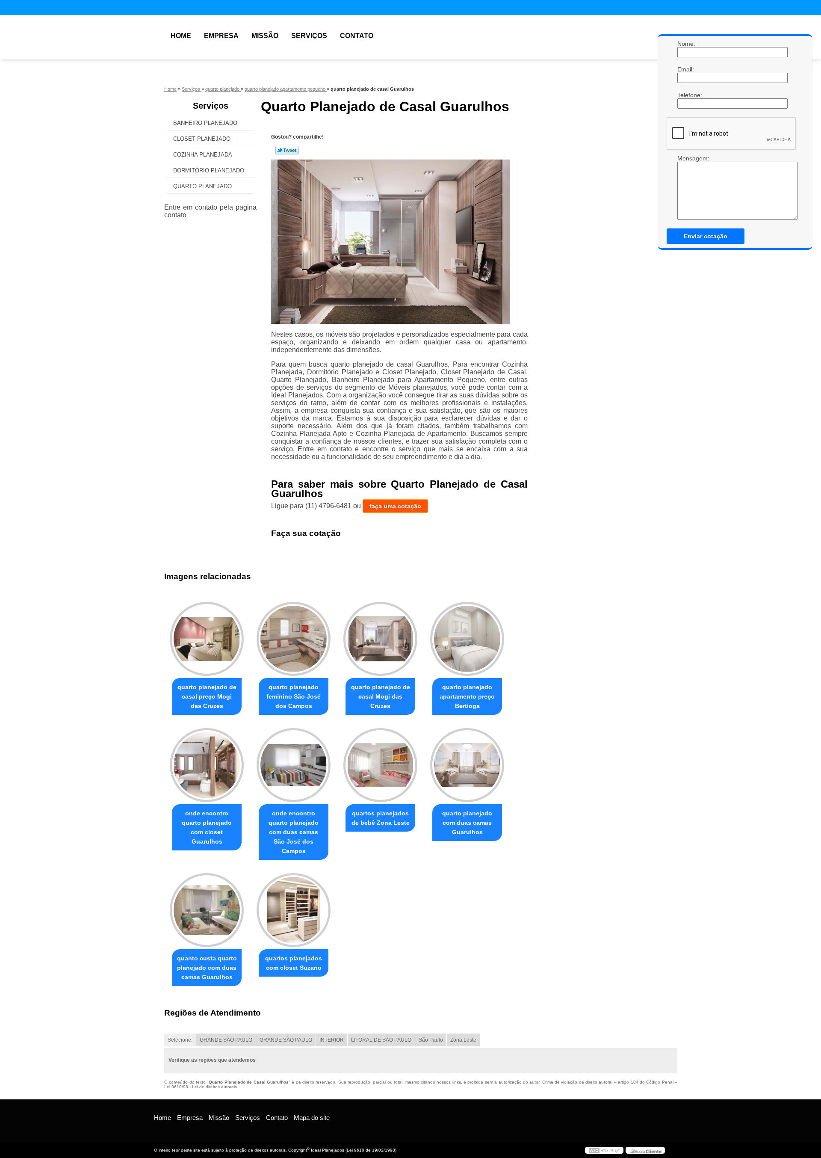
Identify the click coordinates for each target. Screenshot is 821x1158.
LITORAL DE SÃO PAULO (381, 1040)
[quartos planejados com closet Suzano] (294, 910)
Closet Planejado (201, 139)
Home (181, 35)
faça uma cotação (395, 506)
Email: (685, 69)
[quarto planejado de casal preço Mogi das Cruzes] (207, 639)
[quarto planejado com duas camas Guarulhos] (467, 765)
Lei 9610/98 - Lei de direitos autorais (200, 1086)
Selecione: (180, 1040)
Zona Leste (463, 1040)
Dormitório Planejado (208, 170)
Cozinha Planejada (202, 154)
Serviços (309, 35)
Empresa (221, 35)
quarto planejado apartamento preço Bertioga (467, 696)
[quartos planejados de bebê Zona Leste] (380, 765)
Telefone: (685, 95)
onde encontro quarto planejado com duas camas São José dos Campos (294, 832)
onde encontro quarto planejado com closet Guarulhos (207, 827)
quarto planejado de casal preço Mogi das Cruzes (206, 696)
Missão (264, 35)
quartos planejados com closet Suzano (293, 963)
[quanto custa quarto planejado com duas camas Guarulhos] (207, 910)
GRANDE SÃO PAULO (226, 1040)
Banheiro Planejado (205, 123)
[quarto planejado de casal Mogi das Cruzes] (380, 639)
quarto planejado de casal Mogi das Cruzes (380, 696)
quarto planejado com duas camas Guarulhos (467, 822)
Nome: (685, 43)
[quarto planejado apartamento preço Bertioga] (467, 639)
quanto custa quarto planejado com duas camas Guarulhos (207, 967)
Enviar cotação (705, 236)
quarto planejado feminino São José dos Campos (293, 696)
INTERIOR (331, 1040)
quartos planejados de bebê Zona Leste (380, 818)
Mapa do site (312, 1117)
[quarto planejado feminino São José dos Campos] (294, 639)
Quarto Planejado (202, 186)
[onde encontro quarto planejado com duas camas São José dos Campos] (294, 765)
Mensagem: (685, 158)
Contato (356, 35)
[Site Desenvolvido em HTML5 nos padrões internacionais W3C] (604, 1150)
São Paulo (431, 1040)
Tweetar (287, 150)
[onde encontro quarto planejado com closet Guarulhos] (207, 765)
